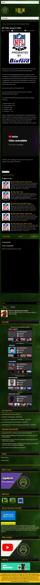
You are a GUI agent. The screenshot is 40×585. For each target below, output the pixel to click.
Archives (12, 307)
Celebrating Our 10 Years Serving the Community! (15, 424)
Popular (5, 307)
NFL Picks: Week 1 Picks (17, 192)
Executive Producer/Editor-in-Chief (20, 327)
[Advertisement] (20, 296)
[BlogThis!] (5, 172)
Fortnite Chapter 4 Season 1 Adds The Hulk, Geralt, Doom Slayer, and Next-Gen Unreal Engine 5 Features (20, 444)
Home (4, 24)
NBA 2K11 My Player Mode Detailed (18, 310)
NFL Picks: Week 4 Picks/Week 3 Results (21, 203)
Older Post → (34, 236)
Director (20, 359)
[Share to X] (7, 172)
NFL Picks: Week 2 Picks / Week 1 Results (21, 223)
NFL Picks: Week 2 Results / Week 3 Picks (21, 181)
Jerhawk (8, 30)
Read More (26, 188)
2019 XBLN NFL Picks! (8, 414)
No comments (30, 30)
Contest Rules (5, 460)
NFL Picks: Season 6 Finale (11, 28)
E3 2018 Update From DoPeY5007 (11, 422)
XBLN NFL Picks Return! (8, 417)
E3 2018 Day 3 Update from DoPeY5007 (13, 419)
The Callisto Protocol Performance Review (13, 447)
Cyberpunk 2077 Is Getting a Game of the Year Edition (17, 433)
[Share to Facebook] (8, 172)
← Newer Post (6, 236)
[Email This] (3, 172)
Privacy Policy (4, 457)
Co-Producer (20, 343)
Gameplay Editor (20, 376)
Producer (20, 392)
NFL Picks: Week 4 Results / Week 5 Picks (21, 213)
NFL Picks (10, 24)
